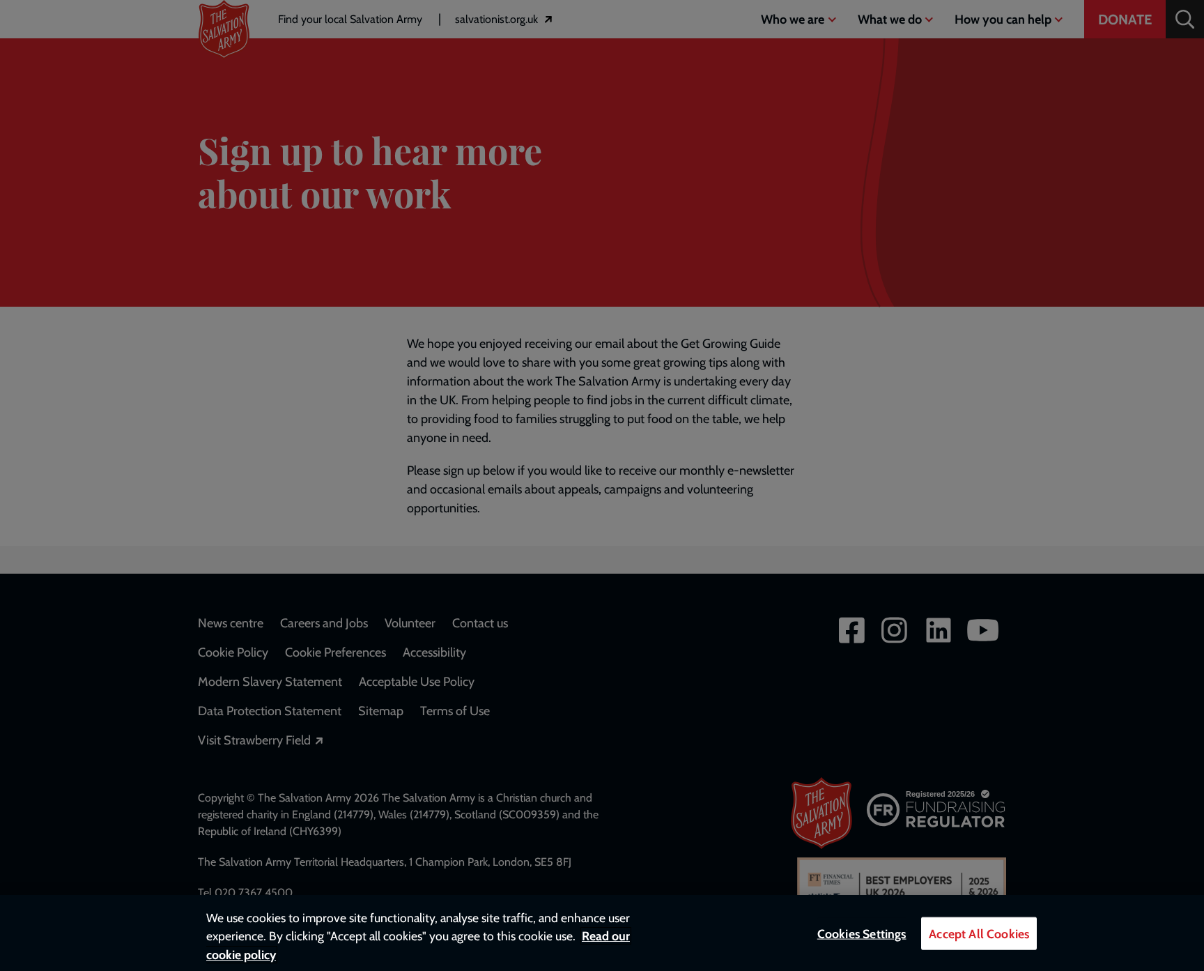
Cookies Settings (861, 933)
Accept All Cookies (979, 933)
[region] (602, 933)
